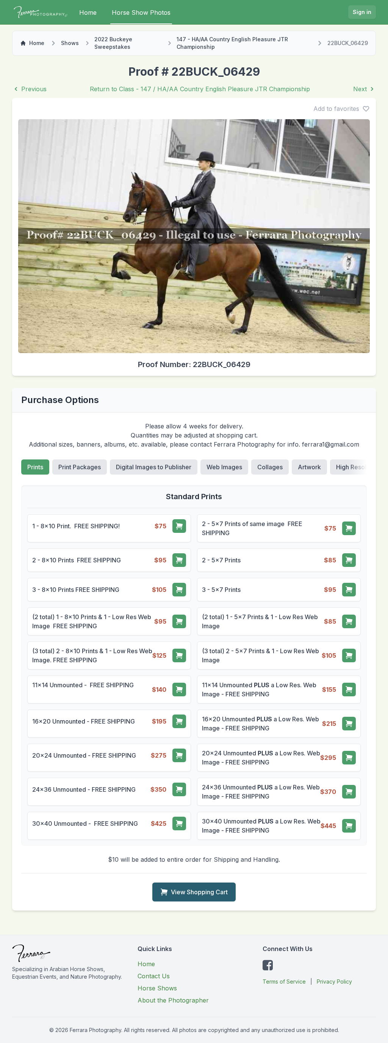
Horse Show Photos (141, 12)
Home (88, 12)
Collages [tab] (270, 467)
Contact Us (154, 976)
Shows (70, 43)
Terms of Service (284, 981)
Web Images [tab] (224, 467)
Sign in (362, 12)
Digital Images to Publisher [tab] (153, 467)
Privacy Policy (334, 981)
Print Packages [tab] (79, 467)
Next (360, 89)
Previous (34, 89)
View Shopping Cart (199, 892)
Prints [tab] (35, 467)
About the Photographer (173, 1000)
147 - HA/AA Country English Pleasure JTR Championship (232, 43)
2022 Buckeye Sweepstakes (113, 43)
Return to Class (200, 89)
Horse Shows (157, 988)
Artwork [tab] (309, 467)
